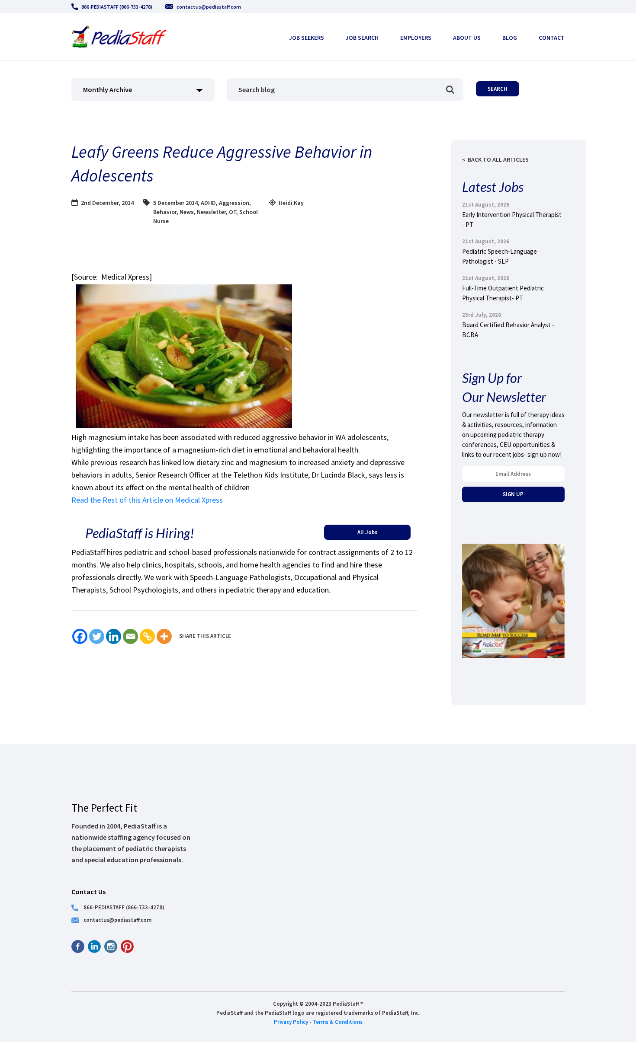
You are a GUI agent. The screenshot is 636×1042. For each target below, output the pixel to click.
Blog (509, 37)
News (187, 212)
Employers (415, 37)
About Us (467, 37)
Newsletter (211, 212)
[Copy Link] (147, 636)
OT (232, 212)
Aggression (234, 203)
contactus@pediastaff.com (209, 6)
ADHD (208, 203)
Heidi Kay (291, 203)
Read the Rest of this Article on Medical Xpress (147, 500)
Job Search (362, 37)
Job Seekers (306, 37)
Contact (552, 37)
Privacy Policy (291, 1021)
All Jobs (367, 532)
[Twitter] (96, 636)
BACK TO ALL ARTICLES (498, 159)
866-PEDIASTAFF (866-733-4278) (116, 6)
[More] (164, 636)
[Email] (130, 636)
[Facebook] (79, 636)
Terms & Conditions (338, 1021)
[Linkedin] (113, 636)
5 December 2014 (175, 203)
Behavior (165, 212)
